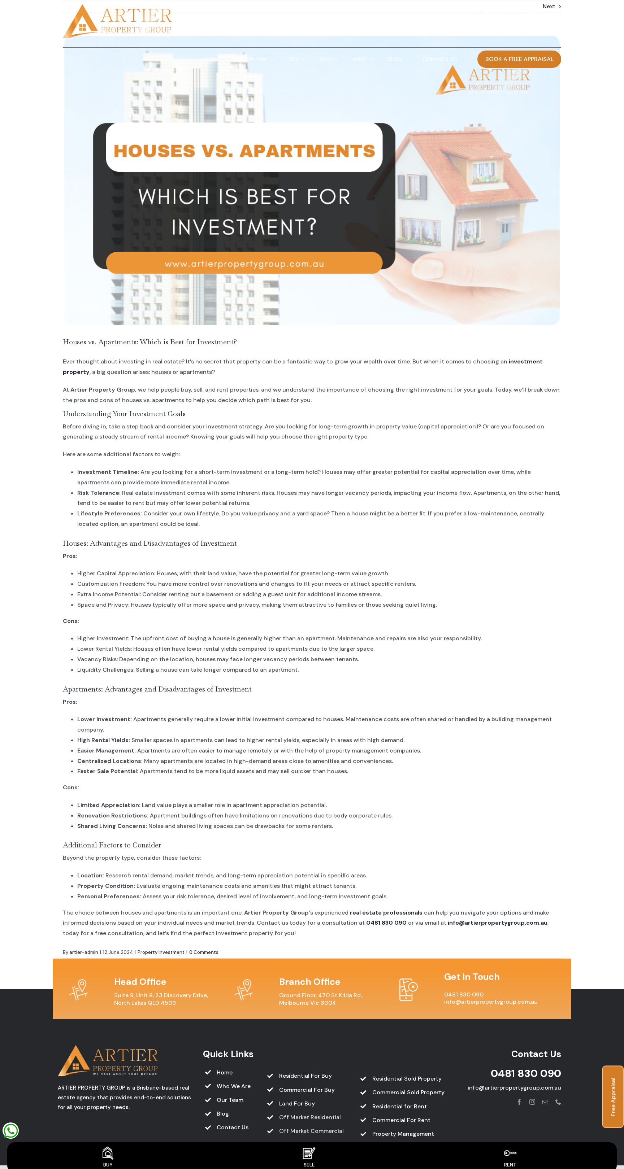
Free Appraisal (613, 1096)
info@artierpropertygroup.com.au (502, 27)
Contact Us (232, 1127)
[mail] (545, 1102)
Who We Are (234, 1086)
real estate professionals (386, 912)
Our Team (230, 1100)
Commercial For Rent (401, 1120)
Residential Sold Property (407, 1078)
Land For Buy (297, 1103)
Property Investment (161, 952)
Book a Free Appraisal (519, 59)
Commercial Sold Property (408, 1092)
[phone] (558, 1102)
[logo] (118, 6)
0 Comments (203, 952)
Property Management (403, 1134)
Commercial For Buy (307, 1090)
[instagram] (532, 1102)
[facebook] (519, 1102)
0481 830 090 (504, 13)
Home (225, 1072)
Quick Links (228, 1054)
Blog (223, 1113)
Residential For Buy (305, 1075)
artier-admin (83, 952)
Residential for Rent (399, 1106)
